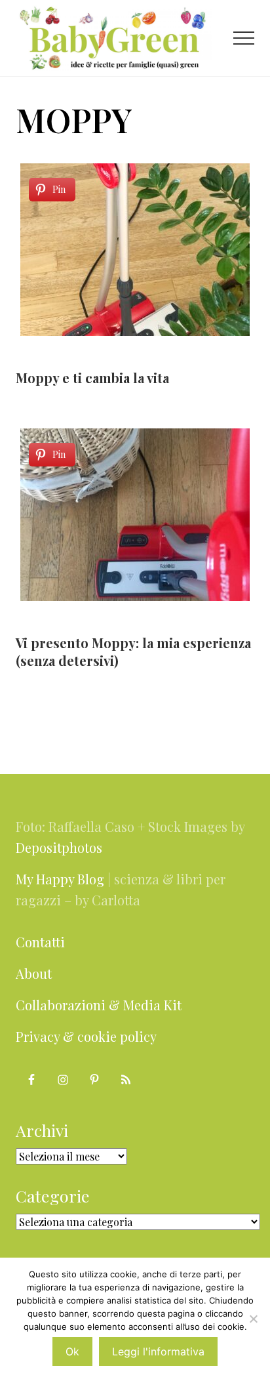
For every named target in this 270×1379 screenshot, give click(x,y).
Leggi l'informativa (158, 1351)
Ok (72, 1351)
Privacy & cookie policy (86, 1036)
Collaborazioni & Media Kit (99, 1005)
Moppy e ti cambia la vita (92, 377)
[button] (244, 38)
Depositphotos (59, 847)
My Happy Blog (60, 879)
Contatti (40, 942)
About (34, 973)
